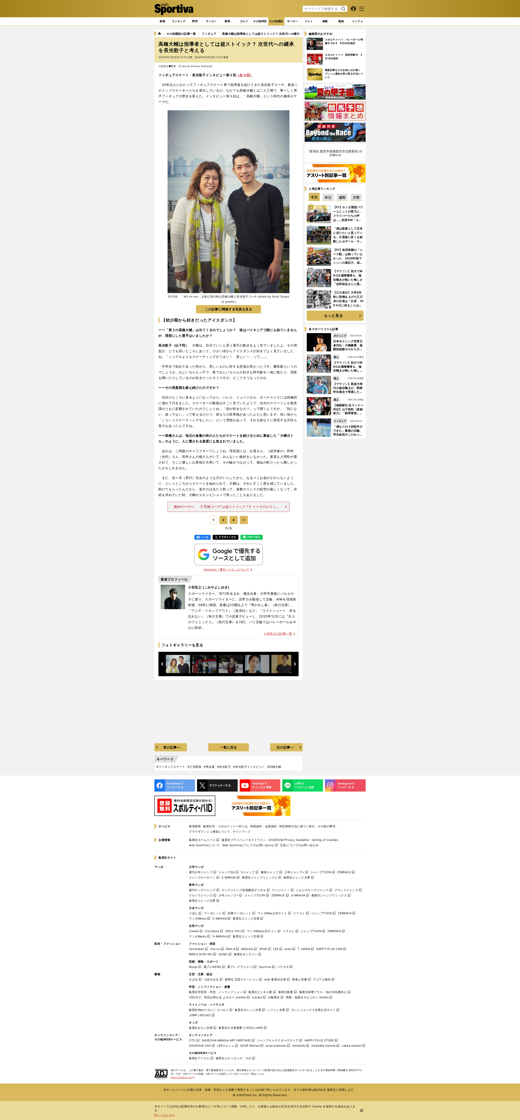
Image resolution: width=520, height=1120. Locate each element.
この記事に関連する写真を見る (228, 309)
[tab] (195, 21)
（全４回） (244, 75)
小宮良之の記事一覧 (278, 634)
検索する (342, 9)
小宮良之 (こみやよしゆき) (208, 587)
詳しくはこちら (164, 1115)
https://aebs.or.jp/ (183, 1077)
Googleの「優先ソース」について (226, 569)
